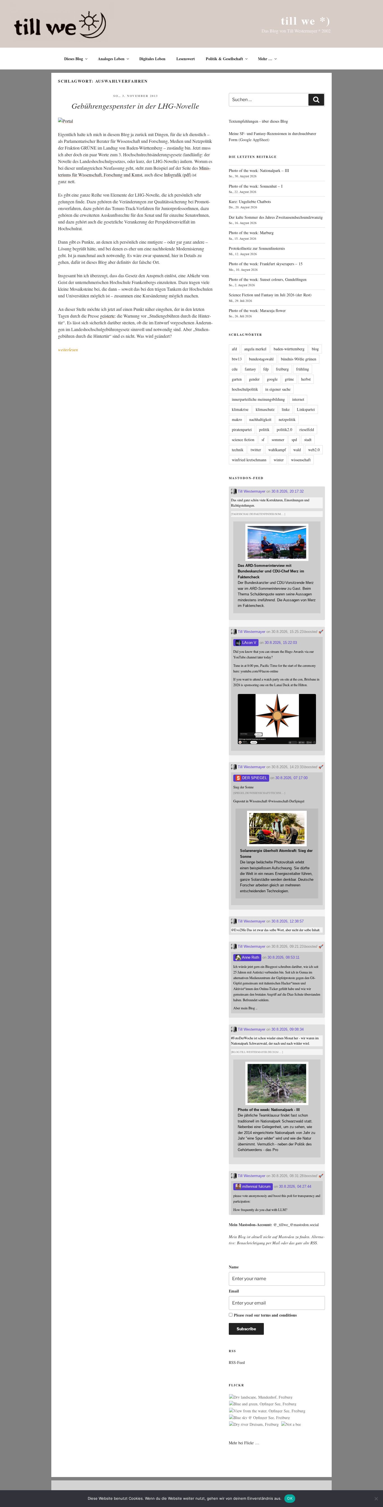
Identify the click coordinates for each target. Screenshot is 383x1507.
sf (263, 439)
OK (289, 1498)
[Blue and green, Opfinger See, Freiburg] (262, 1404)
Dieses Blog (73, 59)
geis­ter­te (107, 316)
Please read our (265, 1315)
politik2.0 (284, 429)
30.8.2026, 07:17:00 (291, 778)
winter (279, 459)
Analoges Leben (111, 59)
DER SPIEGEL (254, 778)
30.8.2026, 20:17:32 (287, 491)
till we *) (306, 20)
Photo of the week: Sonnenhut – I (256, 186)
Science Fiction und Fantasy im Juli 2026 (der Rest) (270, 294)
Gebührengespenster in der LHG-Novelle (135, 105)
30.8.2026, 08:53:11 (283, 957)
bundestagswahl (261, 359)
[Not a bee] (291, 1424)
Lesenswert (185, 59)
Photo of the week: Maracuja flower (257, 310)
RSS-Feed (237, 1362)
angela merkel (255, 348)
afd (234, 348)
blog (315, 348)
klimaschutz (265, 409)
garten (237, 379)
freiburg (282, 369)
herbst (306, 379)
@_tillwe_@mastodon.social (296, 1224)
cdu (234, 369)
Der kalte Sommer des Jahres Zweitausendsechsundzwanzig (276, 217)
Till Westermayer (251, 491)
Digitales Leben (152, 59)
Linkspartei (306, 409)
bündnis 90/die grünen (298, 359)
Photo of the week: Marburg (251, 232)
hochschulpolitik (245, 389)
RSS (313, 1242)
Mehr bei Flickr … (244, 1442)
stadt (308, 439)
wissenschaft (301, 459)
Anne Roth (250, 957)
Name (234, 1267)
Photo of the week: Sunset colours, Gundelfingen (267, 279)
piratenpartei (242, 429)
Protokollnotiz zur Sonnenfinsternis (257, 248)
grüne (289, 379)
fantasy (250, 369)
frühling (302, 369)
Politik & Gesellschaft (224, 59)
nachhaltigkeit (260, 419)
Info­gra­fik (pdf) (177, 175)
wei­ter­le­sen (68, 349)
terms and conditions (279, 1315)
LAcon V (248, 642)
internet (298, 399)
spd (294, 439)
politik (264, 429)
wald (297, 449)
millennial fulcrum (256, 1186)
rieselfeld (306, 429)
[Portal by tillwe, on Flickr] (65, 121)
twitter (256, 449)
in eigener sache (277, 389)
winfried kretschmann (249, 459)
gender (254, 379)
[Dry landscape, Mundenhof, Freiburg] (260, 1397)
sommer (278, 439)
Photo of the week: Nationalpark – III (259, 170)
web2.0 (314, 449)
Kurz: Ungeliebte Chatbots (250, 201)
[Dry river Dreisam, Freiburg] (254, 1424)
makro (237, 419)
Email (234, 1291)
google (272, 379)
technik (237, 449)
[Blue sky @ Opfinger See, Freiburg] (259, 1418)
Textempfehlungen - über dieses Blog (258, 121)
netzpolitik (287, 419)
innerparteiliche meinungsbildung (258, 399)
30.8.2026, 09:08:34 (287, 1029)
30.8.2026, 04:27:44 (295, 1186)
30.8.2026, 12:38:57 (287, 921)
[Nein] (376, 1498)
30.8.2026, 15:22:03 (281, 642)
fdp (266, 369)
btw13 (237, 359)
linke (286, 409)
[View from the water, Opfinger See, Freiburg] (267, 1411)
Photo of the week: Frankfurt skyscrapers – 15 (266, 263)
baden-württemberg (289, 348)
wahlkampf (277, 449)
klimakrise (240, 409)
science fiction (243, 439)
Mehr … (265, 59)
